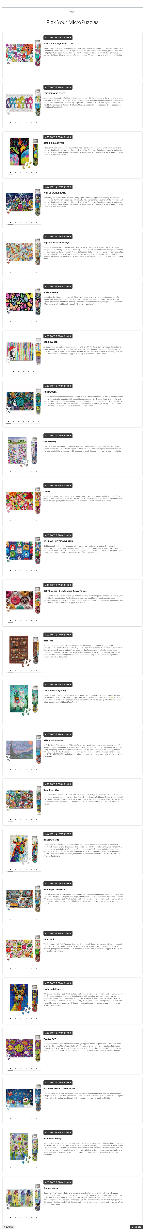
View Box (8, 1227)
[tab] (10, 73)
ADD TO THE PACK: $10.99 (58, 37)
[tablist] (23, 73)
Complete (136, 1227)
